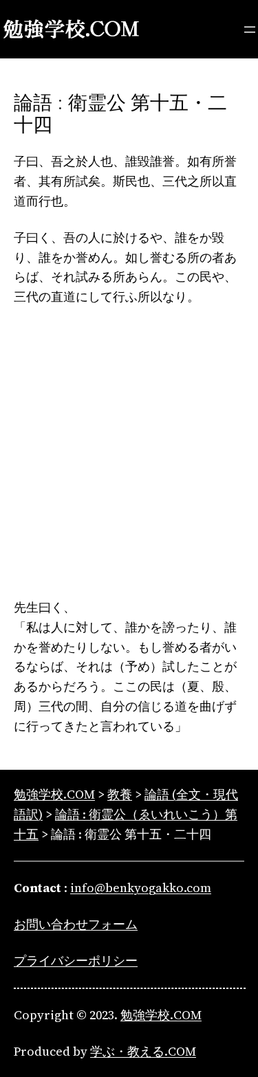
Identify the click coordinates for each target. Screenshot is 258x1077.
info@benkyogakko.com (140, 887)
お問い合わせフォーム (76, 924)
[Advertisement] (129, 452)
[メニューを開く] (249, 29)
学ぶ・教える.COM (143, 1051)
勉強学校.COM (161, 1014)
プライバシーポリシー (76, 960)
